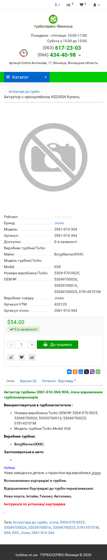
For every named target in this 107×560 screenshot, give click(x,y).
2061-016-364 (42, 533)
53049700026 (15, 527)
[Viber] (92, 371)
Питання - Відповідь (59, 381)
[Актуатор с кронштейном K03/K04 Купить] (53, 157)
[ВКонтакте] (69, 371)
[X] (86, 371)
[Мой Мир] (80, 371)
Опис (10, 381)
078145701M (88, 527)
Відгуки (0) (28, 381)
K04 (7, 533)
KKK (15, 533)
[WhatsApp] (98, 371)
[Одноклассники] (75, 371)
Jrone (53, 522)
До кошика (61, 344)
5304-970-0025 (72, 522)
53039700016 (39, 527)
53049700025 (64, 527)
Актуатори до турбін (24, 92)
